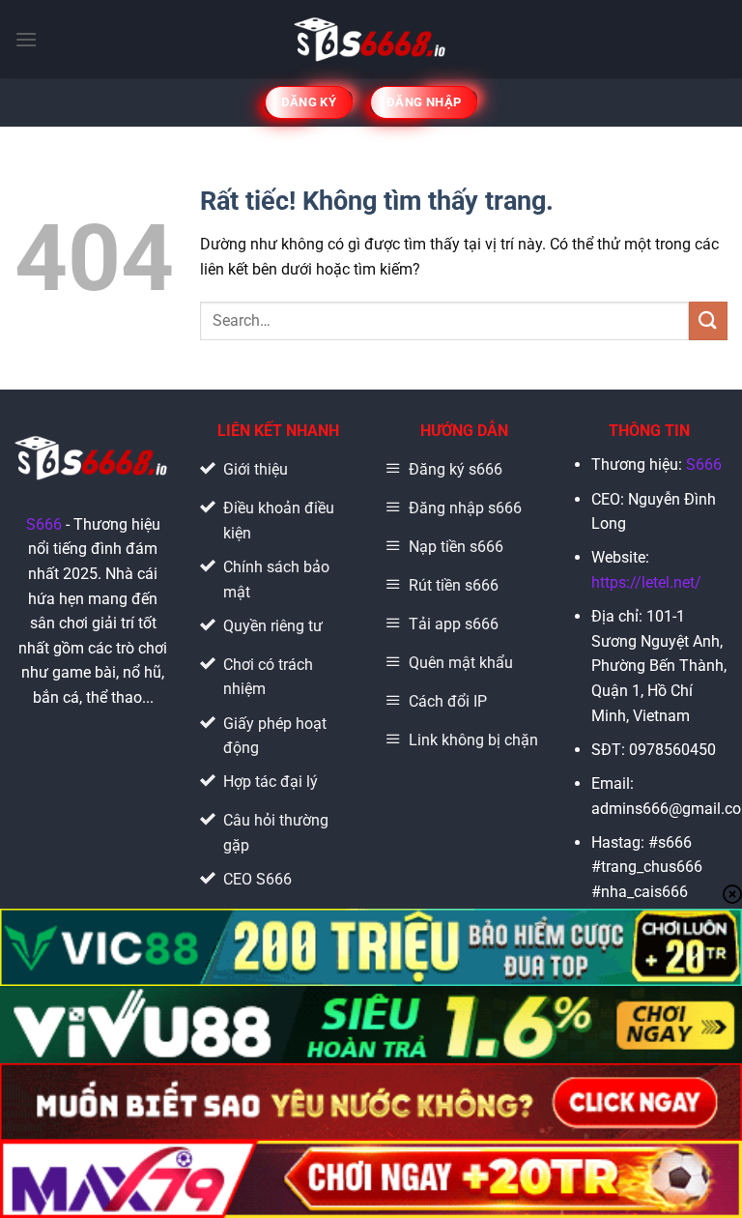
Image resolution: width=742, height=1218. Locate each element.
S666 (44, 524)
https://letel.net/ (646, 582)
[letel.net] (371, 39)
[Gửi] (708, 320)
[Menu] (26, 39)
